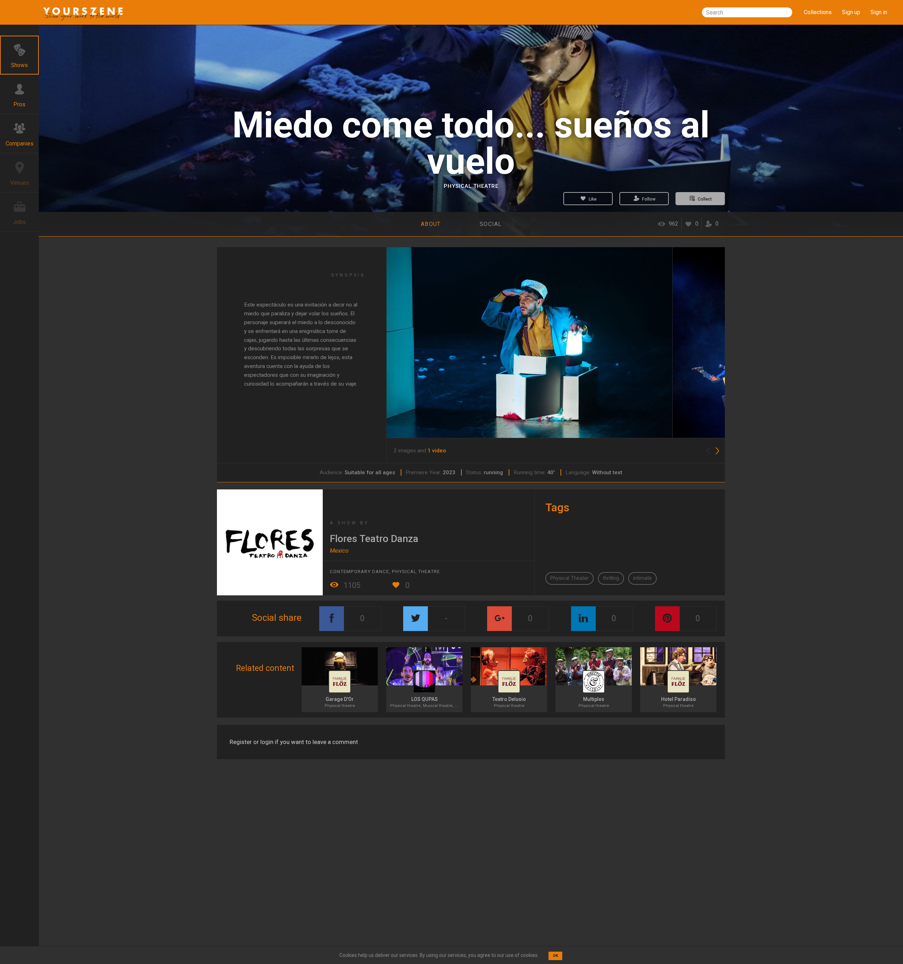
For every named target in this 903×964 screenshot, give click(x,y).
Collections (818, 12)
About (431, 224)
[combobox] (747, 12)
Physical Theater (569, 578)
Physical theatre (471, 186)
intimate (642, 578)
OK (555, 955)
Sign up (851, 12)
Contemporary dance (359, 571)
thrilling (611, 578)
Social (491, 224)
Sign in (879, 12)
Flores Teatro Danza (374, 539)
